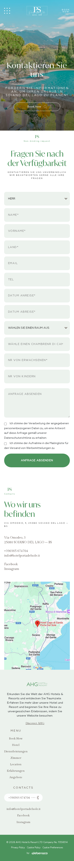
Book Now (34, 106)
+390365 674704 (16, 551)
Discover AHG (35, 723)
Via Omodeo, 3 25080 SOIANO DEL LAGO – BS (28, 540)
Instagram (11, 569)
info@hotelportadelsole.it (22, 556)
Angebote (15, 777)
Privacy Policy (18, 848)
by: (28, 853)
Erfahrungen (16, 771)
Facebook (11, 564)
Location (16, 764)
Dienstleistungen (16, 751)
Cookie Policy (33, 848)
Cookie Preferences (52, 848)
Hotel (16, 745)
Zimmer (15, 758)
